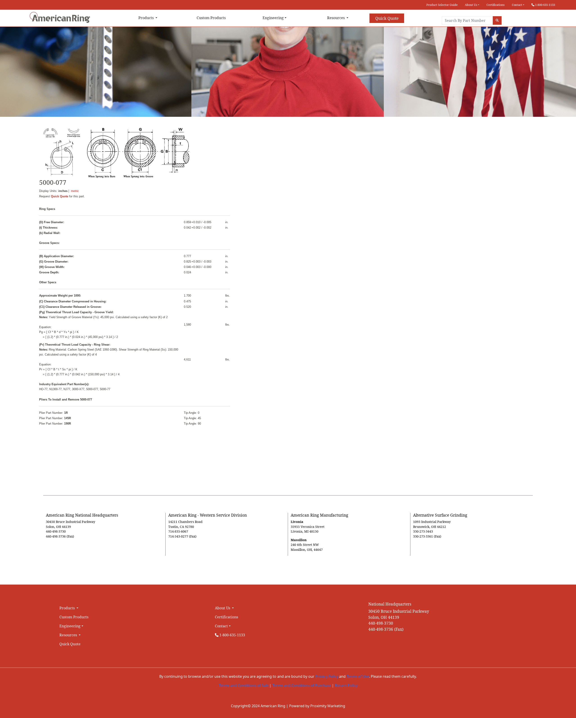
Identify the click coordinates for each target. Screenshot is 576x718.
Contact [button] (517, 5)
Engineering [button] (273, 17)
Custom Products (211, 17)
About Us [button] (471, 5)
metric (75, 191)
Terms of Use (357, 676)
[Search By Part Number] (497, 20)
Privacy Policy (326, 676)
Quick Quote (386, 18)
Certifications (495, 5)
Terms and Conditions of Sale (243, 685)
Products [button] (146, 17)
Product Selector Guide (442, 5)
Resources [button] (336, 17)
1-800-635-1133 (544, 5)
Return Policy (346, 685)
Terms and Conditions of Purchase (301, 685)
